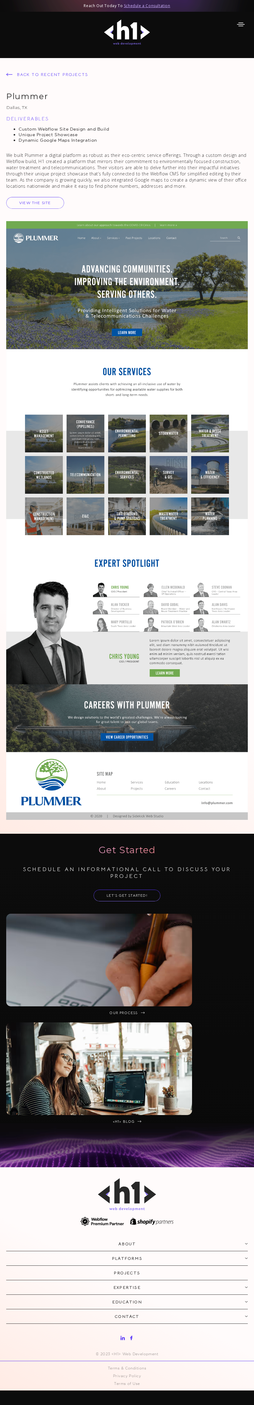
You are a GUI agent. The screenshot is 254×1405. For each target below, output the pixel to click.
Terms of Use (127, 1383)
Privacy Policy (127, 1376)
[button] (241, 24)
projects (127, 1273)
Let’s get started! (127, 895)
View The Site (35, 202)
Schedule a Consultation (147, 5)
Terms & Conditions (127, 1368)
